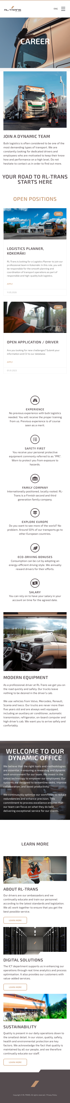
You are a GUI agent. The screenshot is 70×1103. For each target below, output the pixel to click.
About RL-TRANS (20, 889)
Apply (10, 284)
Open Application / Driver (32, 342)
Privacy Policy (52, 1095)
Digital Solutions (23, 959)
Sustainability (20, 1026)
